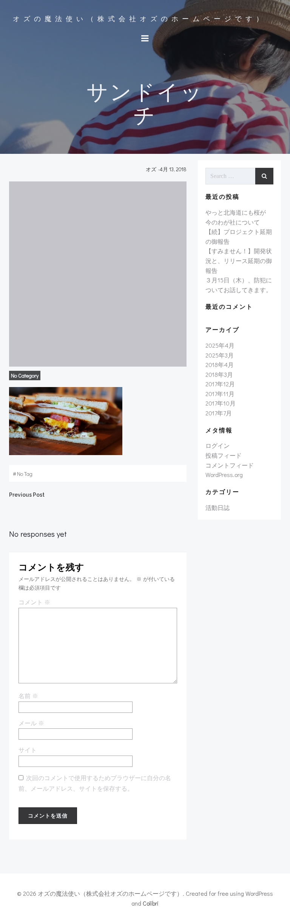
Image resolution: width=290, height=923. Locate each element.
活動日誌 (217, 507)
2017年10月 (220, 403)
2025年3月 (219, 355)
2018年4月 (219, 365)
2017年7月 (218, 413)
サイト (28, 750)
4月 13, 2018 (173, 169)
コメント (34, 602)
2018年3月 (219, 374)
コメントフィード (229, 465)
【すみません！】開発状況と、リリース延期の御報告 (238, 260)
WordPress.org (224, 475)
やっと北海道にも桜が (235, 212)
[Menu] (145, 38)
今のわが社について (232, 222)
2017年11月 (219, 394)
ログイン (217, 445)
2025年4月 (219, 345)
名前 (28, 696)
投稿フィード (223, 455)
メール (31, 723)
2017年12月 (220, 384)
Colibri (151, 903)
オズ (151, 169)
